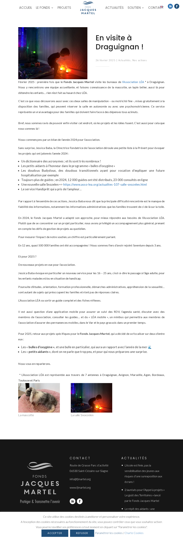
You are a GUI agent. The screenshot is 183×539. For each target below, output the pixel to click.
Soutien (134, 7)
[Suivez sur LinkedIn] (170, 6)
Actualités (114, 7)
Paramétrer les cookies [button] (109, 533)
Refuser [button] (82, 533)
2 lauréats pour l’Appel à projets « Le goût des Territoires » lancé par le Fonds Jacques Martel (145, 495)
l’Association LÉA (133, 82)
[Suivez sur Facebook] (176, 6)
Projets (64, 7)
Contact (156, 7)
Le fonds (43, 7)
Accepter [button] (55, 533)
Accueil (25, 7)
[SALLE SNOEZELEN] (91, 398)
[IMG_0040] (39, 398)
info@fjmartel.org (80, 479)
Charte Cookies (134, 533)
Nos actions (139, 60)
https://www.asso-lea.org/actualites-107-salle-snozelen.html (105, 184)
